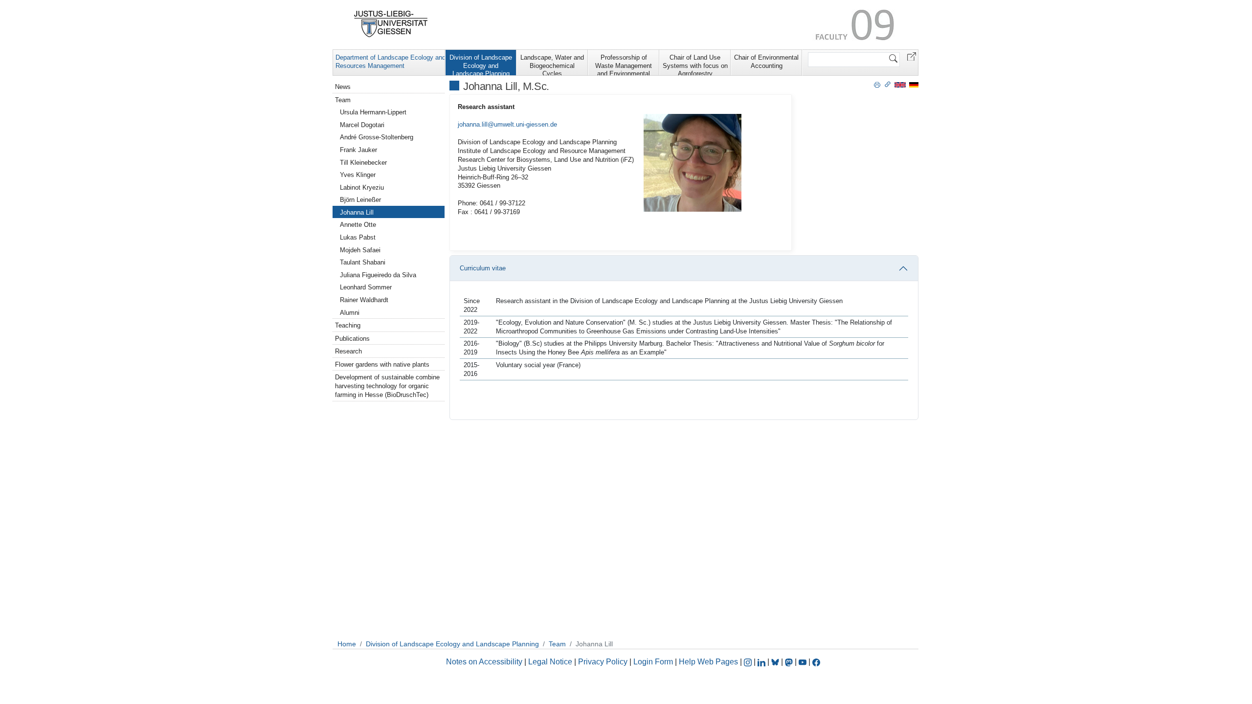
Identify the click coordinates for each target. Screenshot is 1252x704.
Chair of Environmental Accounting (766, 61)
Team (343, 100)
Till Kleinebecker (363, 162)
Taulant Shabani (362, 262)
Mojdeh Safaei (360, 250)
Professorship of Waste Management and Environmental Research (623, 64)
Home (346, 644)
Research (348, 351)
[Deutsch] (913, 84)
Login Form (653, 662)
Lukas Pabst (358, 237)
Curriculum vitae (483, 268)
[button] (911, 56)
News (343, 86)
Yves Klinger (358, 174)
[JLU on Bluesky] (776, 662)
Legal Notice (550, 662)
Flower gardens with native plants (382, 364)
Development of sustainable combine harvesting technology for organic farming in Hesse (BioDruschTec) (387, 386)
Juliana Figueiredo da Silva (378, 275)
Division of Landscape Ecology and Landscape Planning (480, 64)
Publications (352, 338)
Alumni (349, 312)
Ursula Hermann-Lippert (373, 112)
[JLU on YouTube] (803, 662)
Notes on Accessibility (485, 662)
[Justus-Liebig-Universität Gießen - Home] (391, 24)
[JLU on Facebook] (816, 662)
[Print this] (877, 84)
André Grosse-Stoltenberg (376, 137)
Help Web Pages (708, 662)
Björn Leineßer (360, 199)
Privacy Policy (602, 662)
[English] (900, 84)
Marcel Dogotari (362, 125)
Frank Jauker (358, 150)
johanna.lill (473, 124)
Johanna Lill (357, 212)
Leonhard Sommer (366, 287)
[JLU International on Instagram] (749, 662)
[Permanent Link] (888, 84)
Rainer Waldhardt (364, 300)
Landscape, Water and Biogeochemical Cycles (552, 64)
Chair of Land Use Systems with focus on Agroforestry (695, 64)
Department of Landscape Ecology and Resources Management (390, 61)
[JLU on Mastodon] (790, 662)
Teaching (347, 325)
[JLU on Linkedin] (762, 662)
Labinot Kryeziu (362, 187)
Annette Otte (358, 224)
